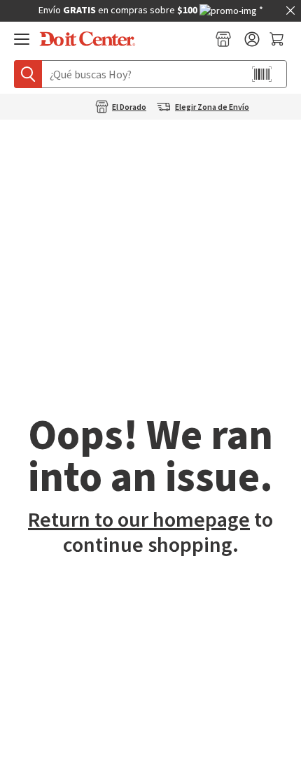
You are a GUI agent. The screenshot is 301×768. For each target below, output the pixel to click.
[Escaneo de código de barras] (262, 74)
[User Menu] (252, 39)
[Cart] (278, 39)
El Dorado (129, 107)
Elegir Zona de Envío (212, 107)
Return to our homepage (139, 520)
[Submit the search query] (28, 74)
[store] (223, 39)
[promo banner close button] (290, 10)
